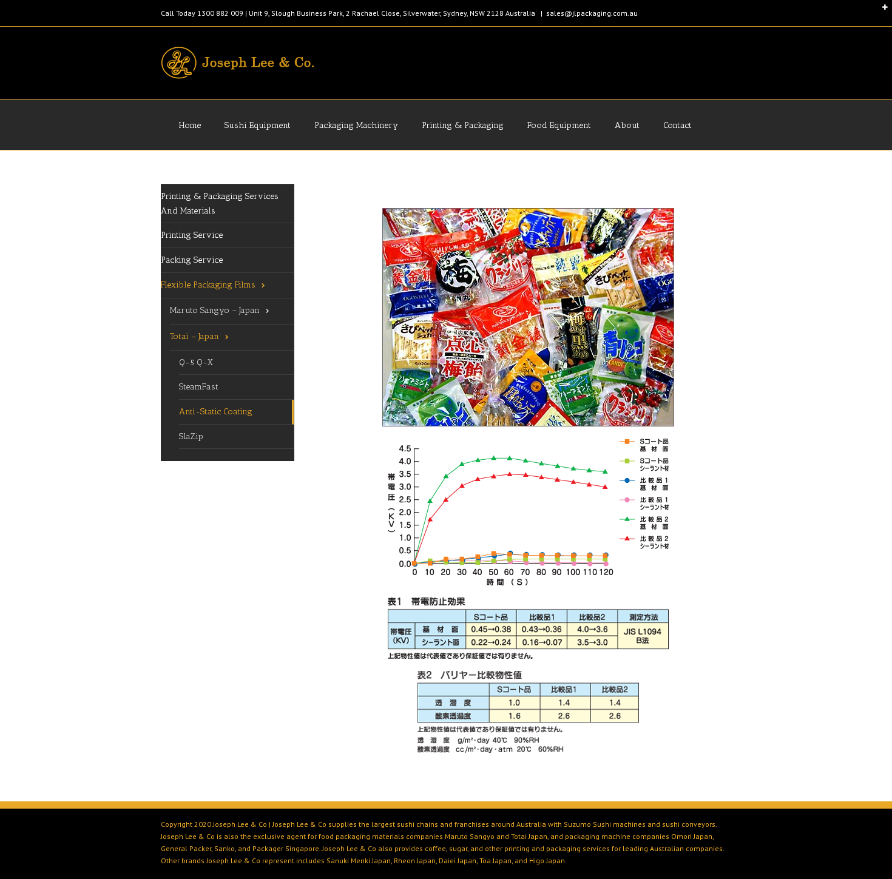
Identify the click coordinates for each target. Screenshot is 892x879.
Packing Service (192, 260)
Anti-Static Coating (215, 411)
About (627, 125)
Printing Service (192, 235)
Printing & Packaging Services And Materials (220, 203)
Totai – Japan (194, 336)
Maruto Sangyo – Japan (215, 310)
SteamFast (198, 387)
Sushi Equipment (258, 125)
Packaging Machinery (356, 125)
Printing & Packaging (463, 125)
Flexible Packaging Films (208, 285)
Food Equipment (559, 125)
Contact (677, 125)
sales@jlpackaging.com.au (592, 13)
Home (190, 125)
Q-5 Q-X (196, 362)
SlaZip (191, 436)
